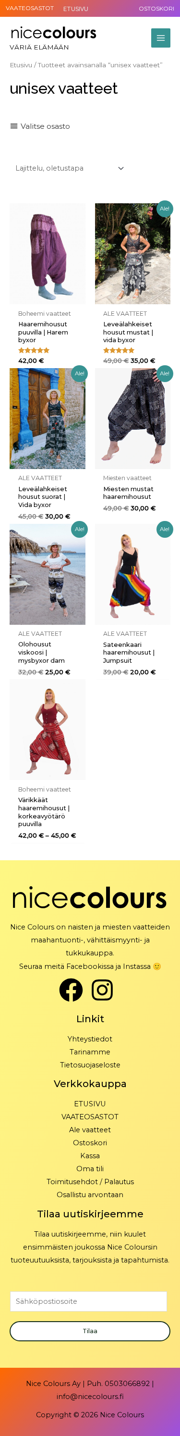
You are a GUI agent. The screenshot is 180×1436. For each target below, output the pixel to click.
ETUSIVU (90, 1104)
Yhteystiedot (90, 1039)
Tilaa (90, 1331)
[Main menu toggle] (160, 38)
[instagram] (105, 990)
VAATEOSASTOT (30, 8)
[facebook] (74, 990)
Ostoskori (90, 1143)
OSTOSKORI (156, 8)
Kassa (90, 1155)
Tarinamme (90, 1052)
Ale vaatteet (90, 1130)
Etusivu (21, 65)
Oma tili (90, 1168)
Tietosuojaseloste (90, 1065)
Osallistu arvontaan (90, 1194)
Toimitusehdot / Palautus (90, 1181)
